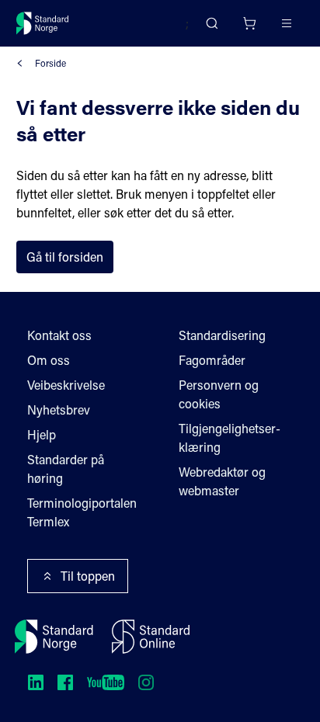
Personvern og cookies (219, 394)
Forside (50, 63)
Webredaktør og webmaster (222, 480)
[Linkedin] (35, 682)
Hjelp (41, 434)
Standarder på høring (65, 468)
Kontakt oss (59, 335)
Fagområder (212, 360)
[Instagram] (146, 682)
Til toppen (88, 576)
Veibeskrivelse (66, 385)
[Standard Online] (151, 636)
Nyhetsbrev (58, 409)
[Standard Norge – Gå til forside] (43, 23)
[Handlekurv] (249, 23)
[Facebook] (65, 682)
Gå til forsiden (64, 256)
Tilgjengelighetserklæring (229, 437)
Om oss (48, 360)
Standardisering (222, 335)
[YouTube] (105, 682)
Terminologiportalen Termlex (82, 512)
